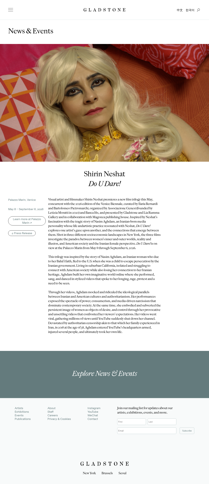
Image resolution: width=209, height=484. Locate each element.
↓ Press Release (22, 233)
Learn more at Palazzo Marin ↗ (27, 221)
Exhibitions (22, 412)
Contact (93, 419)
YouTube (93, 412)
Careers (53, 415)
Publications (23, 419)
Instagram (94, 408)
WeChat (93, 415)
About (52, 408)
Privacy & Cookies (59, 419)
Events (19, 415)
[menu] (10, 9)
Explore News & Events (104, 374)
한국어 (190, 10)
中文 (180, 10)
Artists (19, 408)
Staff (50, 412)
